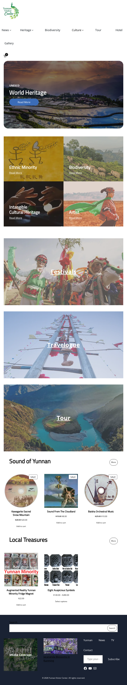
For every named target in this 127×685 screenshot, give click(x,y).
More (113, 462)
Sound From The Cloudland (61, 511)
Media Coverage (20, 655)
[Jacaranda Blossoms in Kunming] (60, 646)
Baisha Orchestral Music (101, 511)
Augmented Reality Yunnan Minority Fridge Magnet (21, 591)
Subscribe (114, 659)
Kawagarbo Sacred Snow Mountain (21, 513)
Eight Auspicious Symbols (61, 590)
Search (13, 622)
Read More (24, 102)
